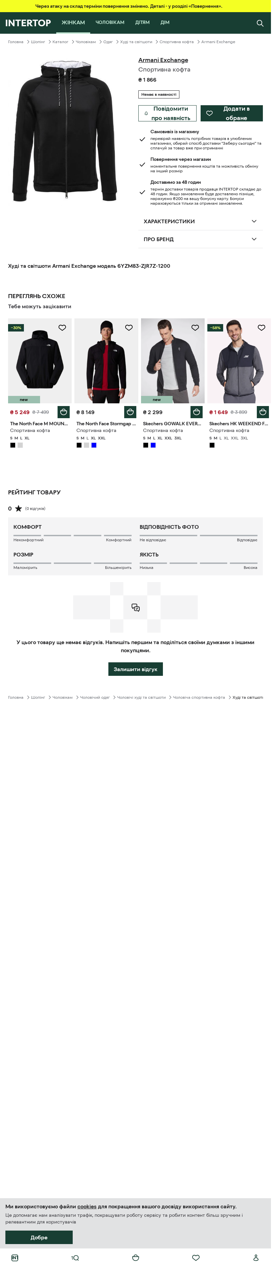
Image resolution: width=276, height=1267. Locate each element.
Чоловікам (86, 42)
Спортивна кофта (177, 42)
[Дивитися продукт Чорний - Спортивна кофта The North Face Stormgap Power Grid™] (106, 360)
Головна (16, 42)
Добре (39, 1237)
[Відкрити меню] (75, 1258)
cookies (87, 1206)
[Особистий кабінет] (256, 1258)
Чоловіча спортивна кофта (199, 697)
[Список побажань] (196, 1258)
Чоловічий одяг (95, 697)
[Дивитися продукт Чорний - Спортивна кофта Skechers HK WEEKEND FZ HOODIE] (239, 360)
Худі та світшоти (136, 42)
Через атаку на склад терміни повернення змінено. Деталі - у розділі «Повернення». (128, 6)
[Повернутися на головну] (28, 23)
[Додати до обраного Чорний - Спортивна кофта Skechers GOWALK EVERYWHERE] (195, 328)
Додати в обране (236, 113)
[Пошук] (260, 23)
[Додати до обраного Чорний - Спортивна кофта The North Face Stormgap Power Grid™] (129, 328)
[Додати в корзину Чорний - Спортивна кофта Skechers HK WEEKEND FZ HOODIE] (263, 412)
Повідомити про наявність (171, 113)
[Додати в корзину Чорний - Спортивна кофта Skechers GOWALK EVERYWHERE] (197, 412)
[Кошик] (135, 1258)
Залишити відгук (136, 669)
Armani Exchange (218, 42)
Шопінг (38, 42)
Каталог (60, 42)
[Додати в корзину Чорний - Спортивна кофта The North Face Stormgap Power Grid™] (130, 412)
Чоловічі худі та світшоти (141, 697)
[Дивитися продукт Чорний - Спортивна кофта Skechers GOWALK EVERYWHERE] (173, 360)
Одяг (108, 42)
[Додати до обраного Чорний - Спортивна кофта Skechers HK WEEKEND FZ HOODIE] (261, 328)
